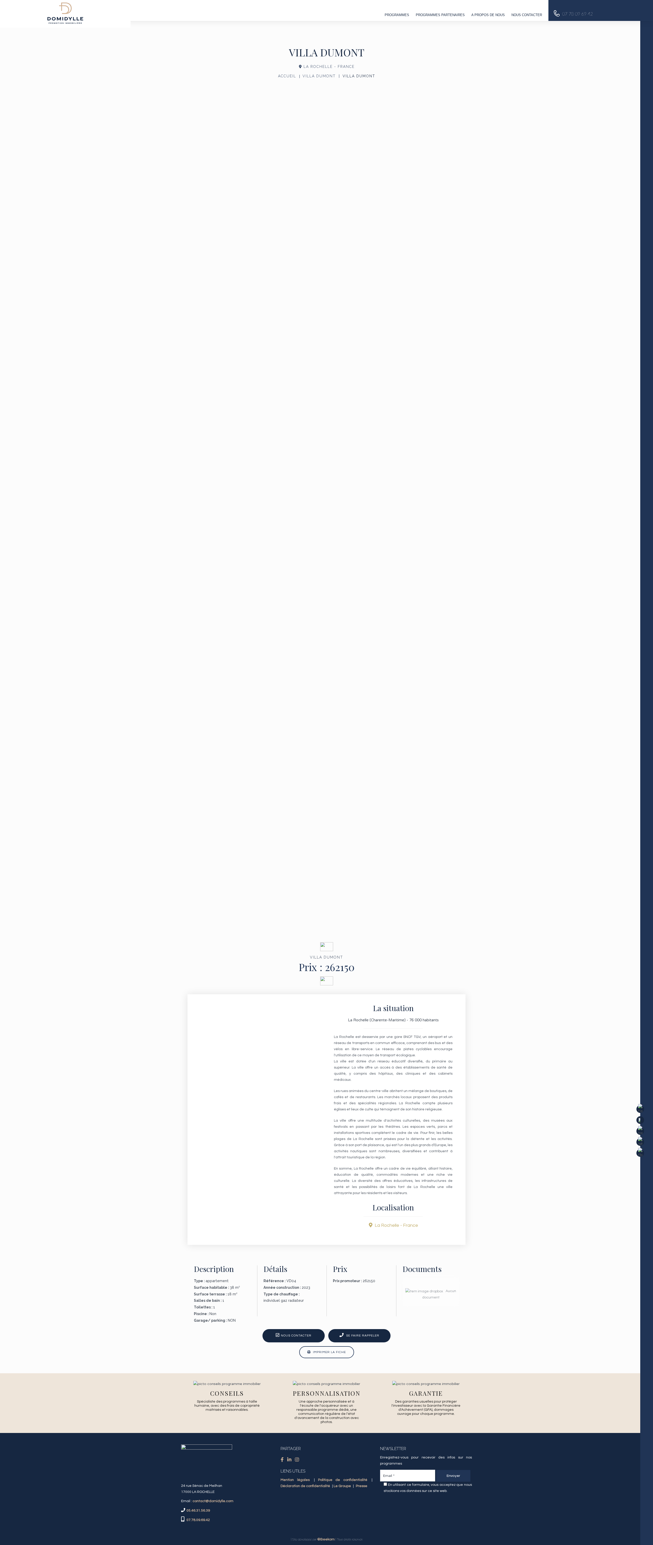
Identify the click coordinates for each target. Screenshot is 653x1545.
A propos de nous (488, 15)
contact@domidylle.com (213, 1501)
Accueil (287, 76)
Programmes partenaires (440, 15)
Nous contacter (526, 15)
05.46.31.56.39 (198, 1510)
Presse (361, 1486)
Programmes (397, 15)
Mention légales (295, 1480)
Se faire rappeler (362, 1335)
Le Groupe (342, 1486)
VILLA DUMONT (319, 76)
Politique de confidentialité (342, 1480)
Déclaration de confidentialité (305, 1486)
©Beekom (326, 1539)
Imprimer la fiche (329, 1352)
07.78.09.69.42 (198, 1520)
